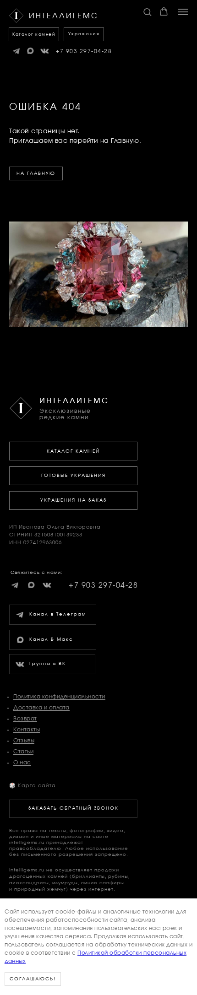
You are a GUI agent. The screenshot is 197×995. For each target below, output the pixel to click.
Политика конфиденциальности (59, 696)
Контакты (26, 729)
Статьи (23, 751)
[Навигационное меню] (183, 12)
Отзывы (23, 740)
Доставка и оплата (41, 707)
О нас (22, 762)
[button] (147, 11)
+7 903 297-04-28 (84, 51)
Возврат (25, 718)
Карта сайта (32, 785)
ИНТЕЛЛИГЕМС (74, 401)
